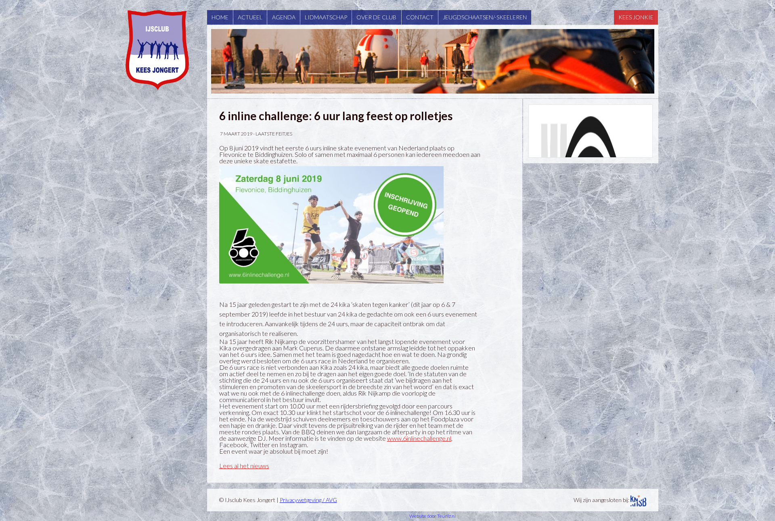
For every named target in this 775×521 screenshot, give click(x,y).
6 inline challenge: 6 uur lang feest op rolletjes (335, 116)
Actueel (250, 17)
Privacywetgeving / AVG (308, 499)
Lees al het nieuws (244, 465)
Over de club (376, 17)
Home (220, 17)
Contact (420, 17)
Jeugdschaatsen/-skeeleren (485, 17)
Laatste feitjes (274, 134)
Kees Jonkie (636, 17)
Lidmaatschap (326, 17)
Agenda (283, 17)
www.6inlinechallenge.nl (419, 438)
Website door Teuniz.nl (432, 516)
